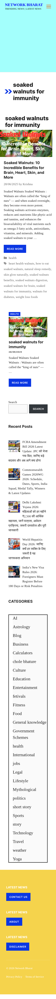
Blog (17, 635)
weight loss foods (27, 297)
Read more (15, 248)
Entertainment (25, 687)
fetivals (19, 696)
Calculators (23, 652)
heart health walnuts (21, 263)
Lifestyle (20, 780)
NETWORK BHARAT (24, 5)
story (17, 824)
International (24, 754)
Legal (18, 772)
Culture (19, 670)
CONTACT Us (18, 896)
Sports (18, 815)
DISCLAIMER (17, 946)
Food (17, 713)
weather (19, 850)
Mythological (24, 789)
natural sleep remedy (38, 269)
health (12, 258)
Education (21, 678)
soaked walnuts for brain (19, 285)
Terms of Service (34, 976)
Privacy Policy (14, 976)
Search (12, 402)
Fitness (19, 704)
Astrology (21, 626)
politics (19, 798)
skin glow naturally (16, 274)
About (14, 921)
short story (22, 806)
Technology (23, 832)
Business (20, 644)
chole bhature (24, 661)
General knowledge (29, 722)
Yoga (17, 858)
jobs (16, 763)
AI (15, 618)
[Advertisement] (28, 42)
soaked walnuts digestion (31, 280)
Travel (18, 841)
